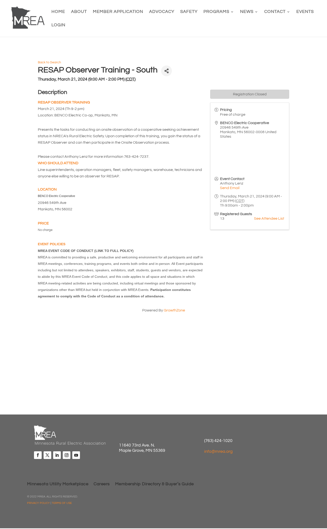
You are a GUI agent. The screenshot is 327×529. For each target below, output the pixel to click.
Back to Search (49, 62)
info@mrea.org (218, 451)
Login (58, 25)
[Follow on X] (47, 455)
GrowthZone (174, 310)
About (79, 12)
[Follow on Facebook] (38, 455)
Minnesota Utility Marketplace (58, 484)
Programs (216, 12)
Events (305, 12)
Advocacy (161, 12)
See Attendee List (269, 218)
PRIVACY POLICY (38, 503)
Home (58, 12)
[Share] (166, 70)
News (247, 12)
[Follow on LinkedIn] (57, 455)
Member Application (118, 12)
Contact (275, 12)
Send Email (229, 188)
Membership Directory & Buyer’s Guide (154, 484)
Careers (102, 484)
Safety (188, 12)
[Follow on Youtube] (76, 455)
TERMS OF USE (62, 503)
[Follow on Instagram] (66, 455)
